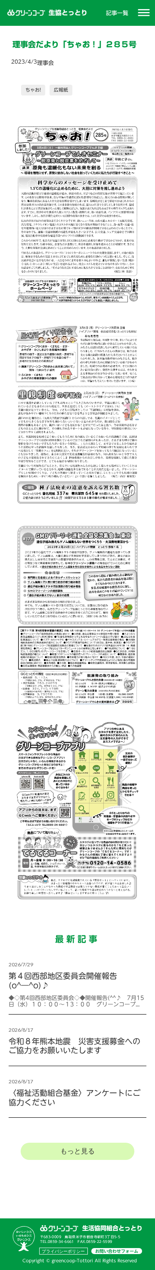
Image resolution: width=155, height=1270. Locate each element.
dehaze (144, 13)
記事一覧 (117, 13)
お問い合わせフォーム (116, 1251)
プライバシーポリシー (63, 1251)
